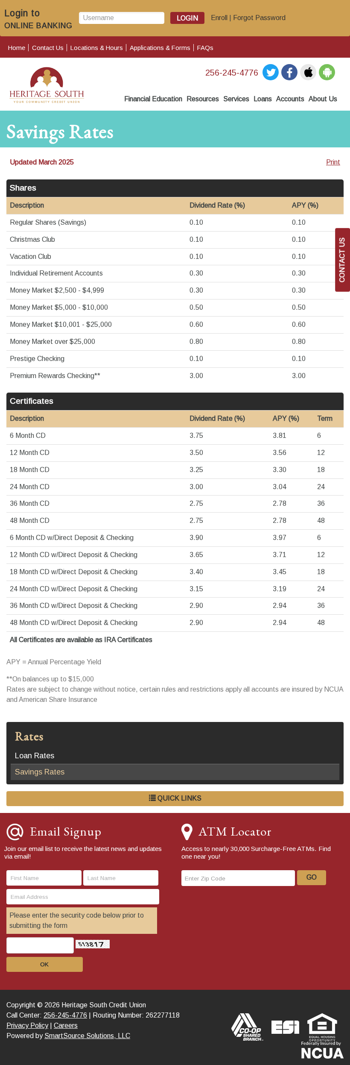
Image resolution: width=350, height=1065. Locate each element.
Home (16, 47)
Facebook (289, 72)
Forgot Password (259, 17)
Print (333, 162)
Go (311, 877)
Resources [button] (203, 99)
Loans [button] (263, 99)
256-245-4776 (231, 72)
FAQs (205, 47)
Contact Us (48, 47)
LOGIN (187, 18)
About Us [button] (323, 99)
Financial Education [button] (153, 99)
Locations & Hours (96, 47)
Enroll (219, 17)
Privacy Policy (27, 1025)
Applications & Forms (160, 47)
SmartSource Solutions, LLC (87, 1035)
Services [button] (236, 99)
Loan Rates (34, 755)
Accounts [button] (290, 99)
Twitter (270, 72)
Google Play (327, 72)
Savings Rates (39, 772)
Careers (66, 1025)
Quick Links (178, 798)
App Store (308, 72)
